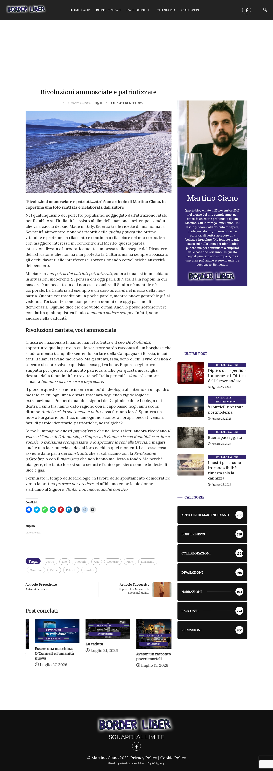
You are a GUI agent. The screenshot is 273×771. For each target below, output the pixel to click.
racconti (144, 644)
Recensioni (44, 638)
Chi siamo (166, 10)
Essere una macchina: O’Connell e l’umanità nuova (45, 653)
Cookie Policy (173, 757)
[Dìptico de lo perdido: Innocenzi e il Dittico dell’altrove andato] (190, 372)
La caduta (85, 644)
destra (50, 561)
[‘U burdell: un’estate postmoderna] (190, 406)
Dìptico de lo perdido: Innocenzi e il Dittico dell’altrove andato (227, 375)
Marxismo (147, 561)
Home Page (80, 10)
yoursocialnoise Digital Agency (146, 763)
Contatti (190, 10)
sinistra (89, 570)
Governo (113, 561)
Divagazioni (95, 634)
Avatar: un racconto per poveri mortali (148, 656)
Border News (108, 10)
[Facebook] (246, 10)
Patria (54, 570)
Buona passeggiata (225, 437)
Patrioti (71, 570)
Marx (130, 561)
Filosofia (80, 561)
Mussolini (36, 570)
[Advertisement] (136, 50)
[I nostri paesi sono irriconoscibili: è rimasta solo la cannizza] (190, 465)
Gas (96, 561)
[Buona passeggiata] (190, 437)
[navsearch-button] (265, 10)
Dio (64, 561)
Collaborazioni (227, 365)
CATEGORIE (136, 10)
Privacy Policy (144, 757)
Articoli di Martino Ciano (47, 630)
